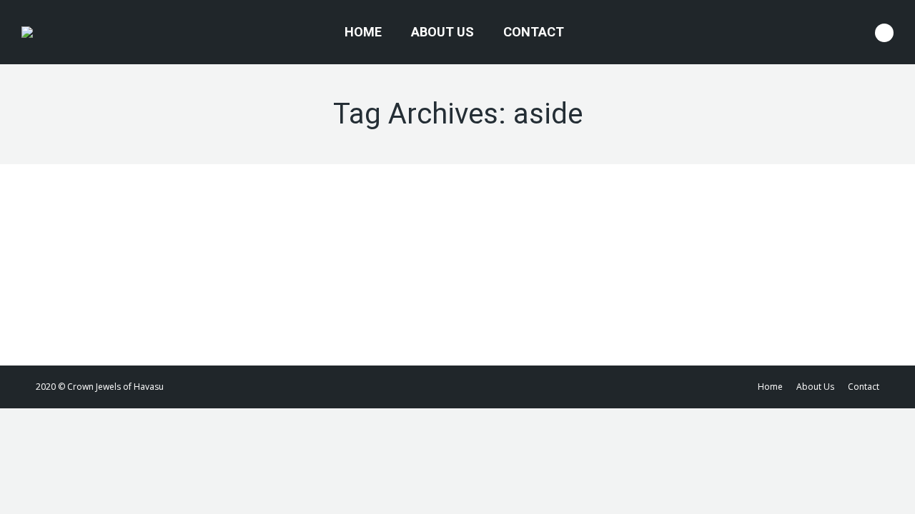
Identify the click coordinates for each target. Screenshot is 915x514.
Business (71, 266)
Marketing (114, 266)
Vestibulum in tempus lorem (153, 239)
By (182, 266)
